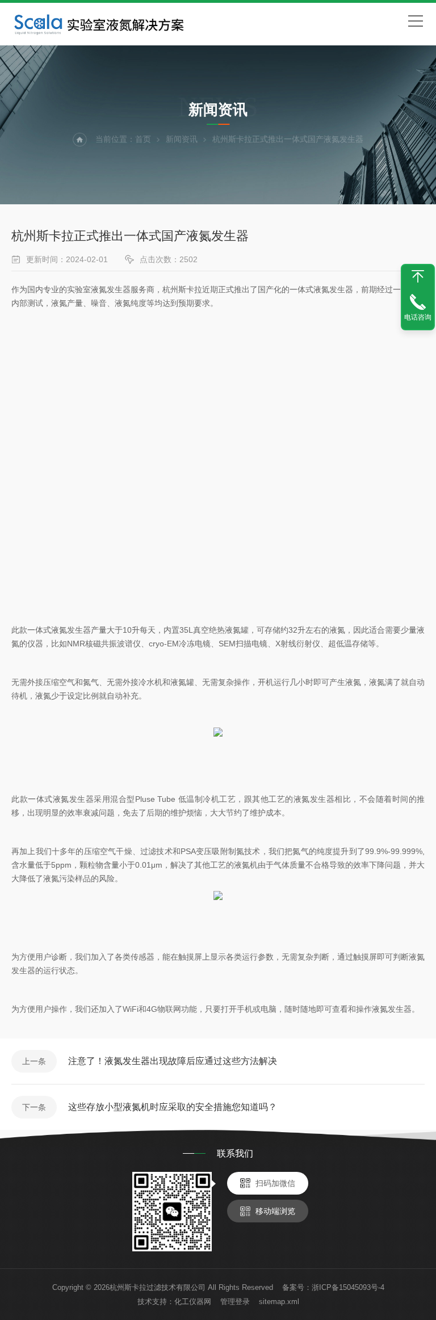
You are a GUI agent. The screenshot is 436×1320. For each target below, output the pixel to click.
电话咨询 (417, 317)
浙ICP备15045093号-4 (348, 1287)
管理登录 (235, 1301)
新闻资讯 (182, 139)
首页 (143, 139)
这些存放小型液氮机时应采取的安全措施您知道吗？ (172, 1107)
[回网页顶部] (418, 276)
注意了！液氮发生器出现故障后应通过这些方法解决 (172, 1061)
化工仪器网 (192, 1301)
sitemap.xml (279, 1301)
